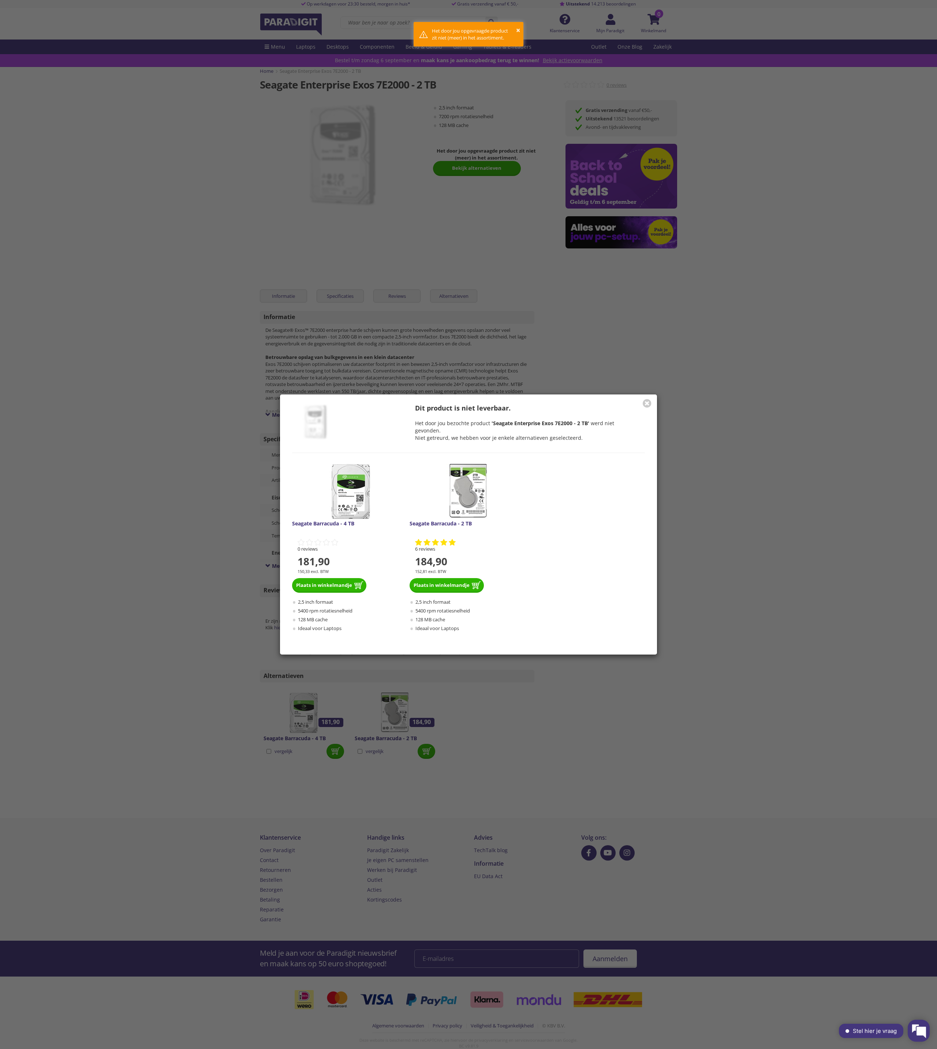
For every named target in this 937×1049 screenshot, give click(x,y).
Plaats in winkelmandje (324, 585)
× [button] (518, 30)
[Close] (647, 403)
